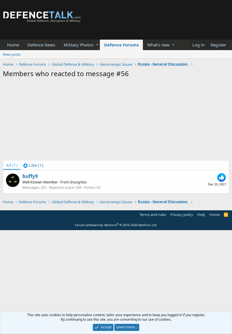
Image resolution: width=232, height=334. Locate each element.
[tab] (33, 165)
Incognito (78, 182)
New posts (12, 54)
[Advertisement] (116, 120)
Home (13, 45)
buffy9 (30, 176)
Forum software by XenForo (116, 225)
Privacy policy (181, 214)
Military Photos (78, 45)
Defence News (41, 45)
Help (201, 214)
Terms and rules (152, 214)
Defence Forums (121, 45)
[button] (97, 45)
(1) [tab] (12, 165)
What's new (158, 45)
